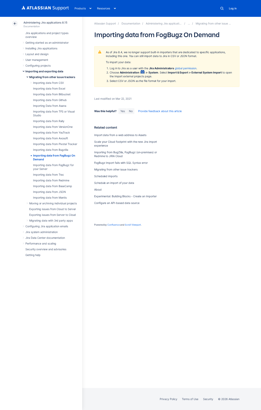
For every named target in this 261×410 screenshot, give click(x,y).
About (98, 189)
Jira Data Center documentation (45, 237)
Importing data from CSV (48, 82)
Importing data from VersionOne (53, 126)
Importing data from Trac (48, 174)
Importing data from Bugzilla (50, 149)
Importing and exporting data (44, 71)
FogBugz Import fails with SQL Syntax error (121, 162)
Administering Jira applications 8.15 (45, 22)
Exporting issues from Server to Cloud (52, 214)
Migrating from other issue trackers (52, 77)
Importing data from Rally (48, 121)
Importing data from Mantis (50, 197)
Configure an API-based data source (116, 203)
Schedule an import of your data (114, 182)
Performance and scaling (40, 243)
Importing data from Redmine (51, 180)
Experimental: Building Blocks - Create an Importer (125, 196)
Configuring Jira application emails (46, 226)
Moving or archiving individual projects (53, 203)
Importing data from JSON (49, 191)
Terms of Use (190, 399)
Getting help (33, 255)
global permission (185, 68)
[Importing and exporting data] (189, 23)
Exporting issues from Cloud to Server (52, 209)
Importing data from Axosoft (50, 138)
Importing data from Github (50, 100)
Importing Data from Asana (49, 105)
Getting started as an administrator (47, 42)
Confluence (113, 224)
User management (36, 59)
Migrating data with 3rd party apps (51, 220)
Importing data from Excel (49, 88)
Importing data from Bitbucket (52, 94)
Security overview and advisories (45, 249)
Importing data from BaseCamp (52, 186)
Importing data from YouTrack (51, 132)
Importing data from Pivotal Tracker (55, 144)
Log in (233, 8)
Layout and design (37, 54)
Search (222, 8)
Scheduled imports (106, 176)
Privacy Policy (168, 399)
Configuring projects (38, 65)
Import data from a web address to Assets (120, 135)
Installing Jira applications (41, 48)
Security (208, 399)
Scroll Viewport (133, 224)
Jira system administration (41, 232)
